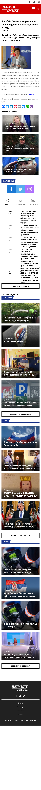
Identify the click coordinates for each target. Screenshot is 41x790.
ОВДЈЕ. (31, 94)
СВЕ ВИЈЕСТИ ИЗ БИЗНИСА (20, 666)
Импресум (20, 707)
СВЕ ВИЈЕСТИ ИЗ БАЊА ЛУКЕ (20, 414)
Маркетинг (20, 711)
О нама (20, 703)
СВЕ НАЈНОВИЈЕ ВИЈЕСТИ (20, 286)
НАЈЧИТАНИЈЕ (20, 204)
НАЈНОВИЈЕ (8, 204)
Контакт (20, 715)
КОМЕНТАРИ (33, 204)
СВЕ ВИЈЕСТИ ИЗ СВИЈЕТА (20, 535)
